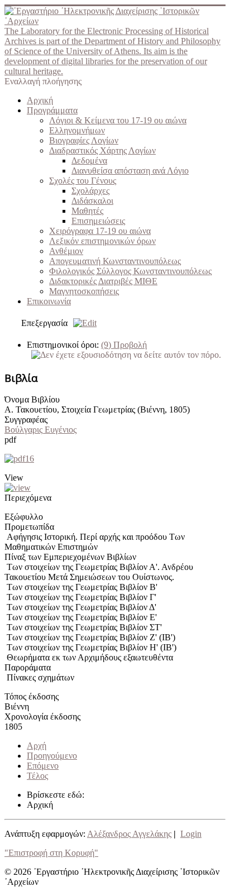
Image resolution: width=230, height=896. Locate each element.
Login (191, 833)
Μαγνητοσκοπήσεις (84, 291)
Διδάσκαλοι (92, 200)
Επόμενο (43, 765)
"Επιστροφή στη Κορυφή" (51, 852)
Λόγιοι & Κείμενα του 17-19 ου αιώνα (117, 120)
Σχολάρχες (90, 190)
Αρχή (36, 745)
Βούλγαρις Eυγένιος (40, 429)
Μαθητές (87, 210)
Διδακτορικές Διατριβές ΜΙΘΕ (103, 281)
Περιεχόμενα (27, 497)
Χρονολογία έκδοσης (42, 716)
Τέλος (37, 775)
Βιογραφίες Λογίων (83, 140)
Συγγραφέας (25, 419)
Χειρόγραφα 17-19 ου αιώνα (100, 231)
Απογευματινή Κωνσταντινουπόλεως (115, 261)
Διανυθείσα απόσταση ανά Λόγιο (130, 170)
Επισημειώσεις (98, 221)
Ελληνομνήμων (77, 130)
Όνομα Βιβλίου (32, 399)
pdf (10, 439)
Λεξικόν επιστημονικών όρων (102, 241)
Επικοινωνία (49, 301)
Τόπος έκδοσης (31, 696)
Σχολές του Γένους (82, 180)
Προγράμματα (52, 110)
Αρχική (40, 100)
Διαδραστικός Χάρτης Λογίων (102, 150)
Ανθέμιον (66, 251)
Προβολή (124, 344)
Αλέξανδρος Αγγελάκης (129, 833)
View (13, 477)
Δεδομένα (89, 160)
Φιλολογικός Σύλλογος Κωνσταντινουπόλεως (130, 271)
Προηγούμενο (52, 755)
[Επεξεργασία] (82, 323)
